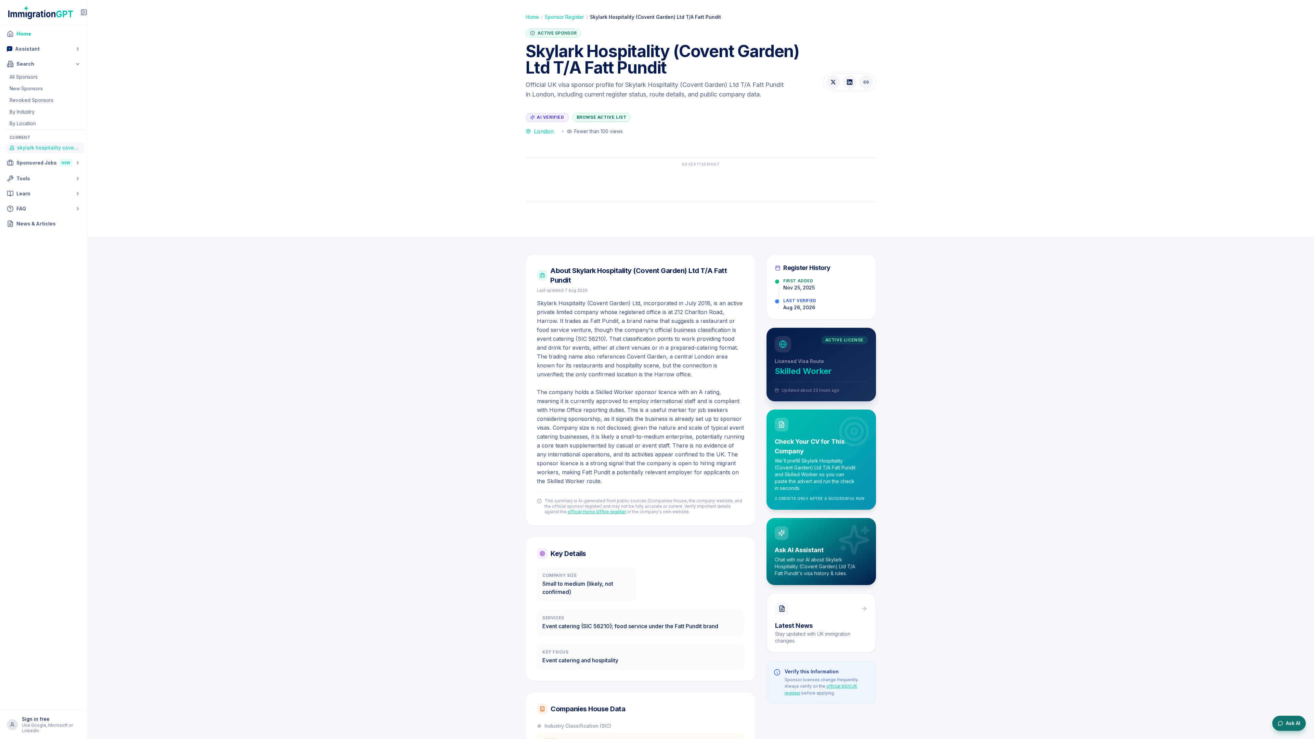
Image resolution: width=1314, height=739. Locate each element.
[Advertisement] (701, 182)
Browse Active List (602, 117)
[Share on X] (833, 82)
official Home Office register (597, 511)
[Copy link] (866, 82)
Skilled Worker (803, 371)
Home (532, 17)
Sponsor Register (564, 17)
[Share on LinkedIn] (849, 82)
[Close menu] (83, 12)
